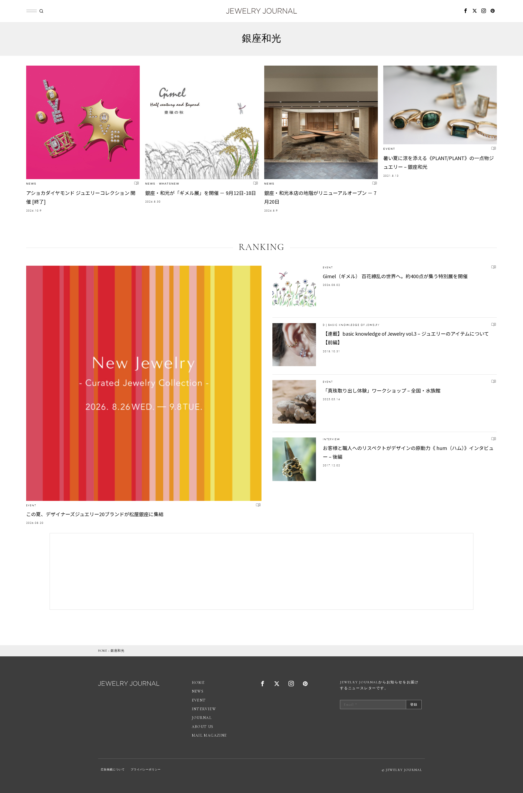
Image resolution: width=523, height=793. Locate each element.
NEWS (31, 183)
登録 (413, 704)
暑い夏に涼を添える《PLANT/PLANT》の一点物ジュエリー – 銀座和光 (438, 162)
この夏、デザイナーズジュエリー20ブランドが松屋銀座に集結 (94, 514)
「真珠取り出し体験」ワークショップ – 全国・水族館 (381, 390)
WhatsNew (169, 183)
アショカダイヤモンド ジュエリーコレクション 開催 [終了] (80, 197)
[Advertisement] (261, 571)
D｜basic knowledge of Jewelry (351, 325)
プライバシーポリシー (146, 769)
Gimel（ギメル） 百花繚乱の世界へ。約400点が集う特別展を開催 (395, 276)
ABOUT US (203, 726)
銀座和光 (117, 651)
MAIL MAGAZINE (209, 735)
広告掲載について (113, 769)
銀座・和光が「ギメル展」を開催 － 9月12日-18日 (200, 192)
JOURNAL (202, 717)
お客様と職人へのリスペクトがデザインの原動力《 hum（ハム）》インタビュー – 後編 (408, 452)
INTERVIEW (331, 439)
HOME (102, 651)
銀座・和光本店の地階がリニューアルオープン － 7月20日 (320, 197)
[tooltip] (466, 11)
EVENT (389, 148)
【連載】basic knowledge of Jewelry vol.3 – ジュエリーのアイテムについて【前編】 (406, 338)
